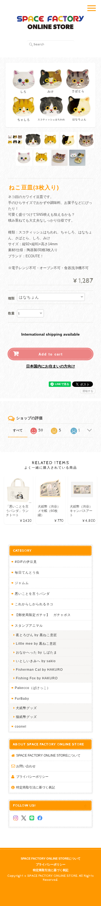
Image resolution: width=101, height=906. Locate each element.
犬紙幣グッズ (26, 708)
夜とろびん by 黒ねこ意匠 (36, 635)
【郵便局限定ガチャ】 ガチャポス (43, 615)
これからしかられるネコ (34, 604)
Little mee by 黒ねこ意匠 (36, 643)
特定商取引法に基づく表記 (35, 787)
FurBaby (22, 698)
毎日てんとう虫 (27, 572)
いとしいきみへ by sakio (36, 661)
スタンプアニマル (29, 625)
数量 (11, 313)
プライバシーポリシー (32, 776)
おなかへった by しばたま (36, 652)
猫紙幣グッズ (26, 716)
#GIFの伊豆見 (26, 561)
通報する (87, 391)
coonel (20, 726)
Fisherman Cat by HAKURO (39, 669)
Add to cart (51, 354)
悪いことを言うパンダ (32, 593)
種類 (11, 298)
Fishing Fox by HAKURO (37, 678)
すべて (18, 430)
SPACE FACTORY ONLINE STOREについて (48, 755)
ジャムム (22, 583)
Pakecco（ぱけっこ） (32, 687)
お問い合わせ (26, 766)
